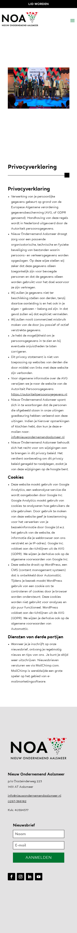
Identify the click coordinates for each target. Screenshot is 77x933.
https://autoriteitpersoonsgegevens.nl (39, 395)
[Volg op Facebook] (11, 876)
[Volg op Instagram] (20, 876)
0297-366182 (17, 801)
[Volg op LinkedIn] (29, 876)
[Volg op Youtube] (38, 876)
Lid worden (38, 4)
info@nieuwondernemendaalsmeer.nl (37, 437)
